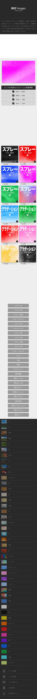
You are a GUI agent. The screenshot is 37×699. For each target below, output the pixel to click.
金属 (10, 505)
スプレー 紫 (18, 333)
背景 (10, 590)
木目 (10, 489)
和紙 (10, 500)
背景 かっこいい (18, 392)
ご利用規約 (12, 688)
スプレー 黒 (18, 310)
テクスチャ (12, 477)
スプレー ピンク (18, 328)
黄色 (10, 618)
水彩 (18, 360)
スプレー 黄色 (18, 315)
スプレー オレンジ (18, 319)
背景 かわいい (18, 387)
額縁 (10, 545)
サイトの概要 (12, 671)
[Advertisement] (18, 47)
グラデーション (18, 369)
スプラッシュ (12, 567)
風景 (10, 438)
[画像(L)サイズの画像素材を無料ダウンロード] (18, 92)
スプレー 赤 (18, 324)
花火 (10, 472)
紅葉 (10, 455)
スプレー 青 (18, 337)
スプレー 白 (18, 305)
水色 (10, 657)
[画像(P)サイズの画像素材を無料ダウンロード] (18, 103)
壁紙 (10, 595)
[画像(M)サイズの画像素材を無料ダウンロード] (18, 95)
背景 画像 (18, 374)
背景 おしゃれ (18, 383)
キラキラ (11, 522)
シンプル (11, 561)
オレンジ (11, 623)
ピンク (10, 634)
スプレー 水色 (18, 342)
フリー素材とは (13, 682)
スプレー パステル (18, 351)
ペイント (18, 355)
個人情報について (14, 693)
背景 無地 (18, 401)
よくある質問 (12, 676)
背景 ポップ (18, 415)
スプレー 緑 (18, 346)
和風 (10, 432)
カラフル (11, 556)
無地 (18, 364)
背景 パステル (18, 396)
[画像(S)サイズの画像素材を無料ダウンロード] (18, 99)
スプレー (28, 23)
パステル (11, 662)
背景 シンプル (18, 378)
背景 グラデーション (18, 406)
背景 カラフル (18, 410)
